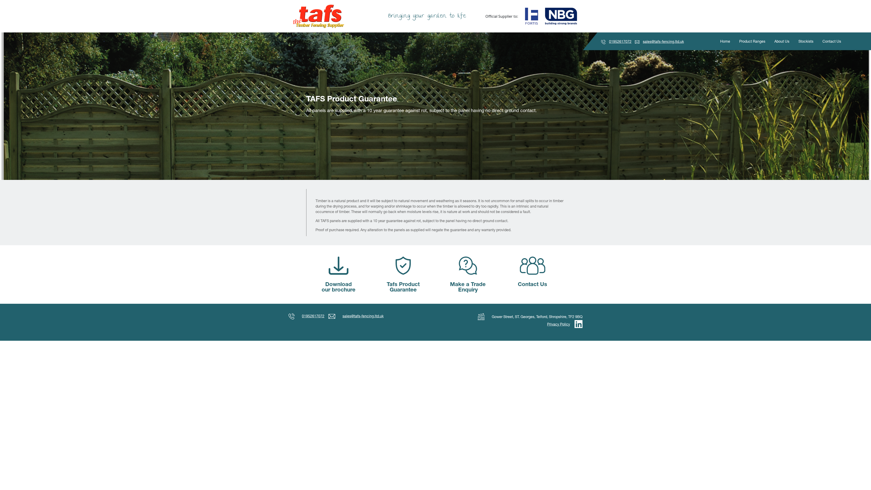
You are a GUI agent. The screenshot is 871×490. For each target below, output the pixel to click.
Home (725, 41)
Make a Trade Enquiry (468, 287)
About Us (781, 41)
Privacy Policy (558, 324)
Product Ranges (752, 41)
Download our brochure (338, 287)
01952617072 (620, 41)
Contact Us (831, 41)
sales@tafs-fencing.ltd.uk (663, 41)
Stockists (805, 41)
